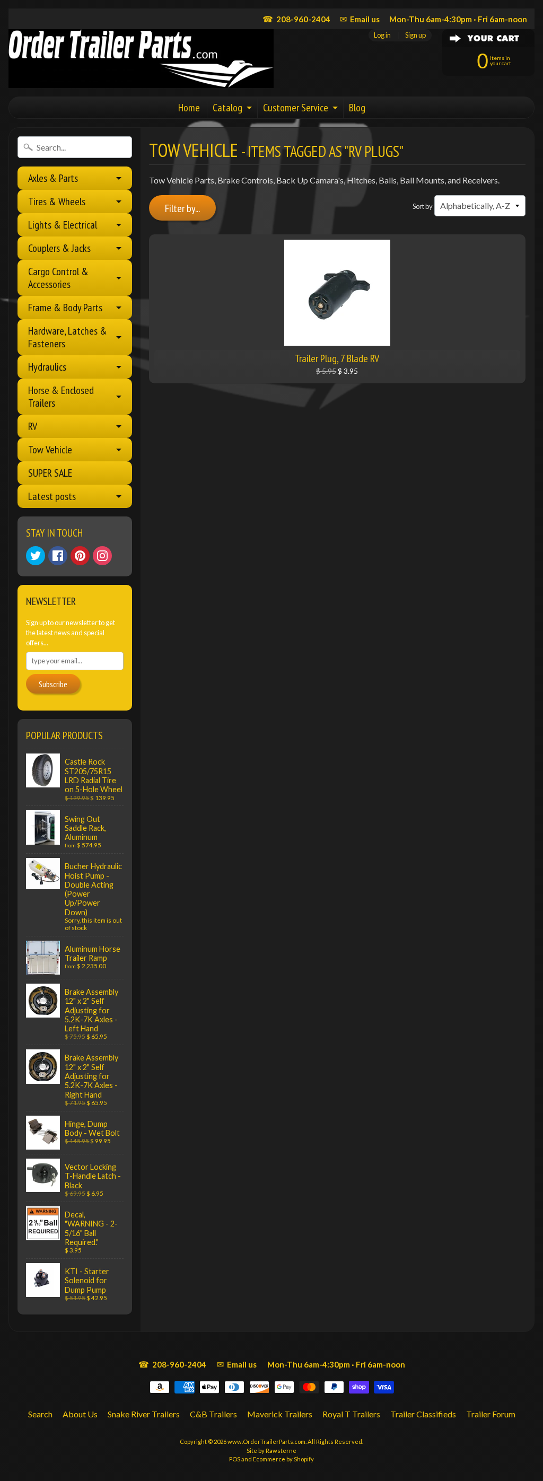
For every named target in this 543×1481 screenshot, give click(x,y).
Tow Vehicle (50, 450)
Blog (357, 108)
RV (32, 426)
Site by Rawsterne (271, 1450)
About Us (80, 1414)
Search (40, 1414)
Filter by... (182, 208)
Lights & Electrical (62, 225)
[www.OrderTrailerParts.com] (141, 58)
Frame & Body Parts (65, 307)
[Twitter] (35, 555)
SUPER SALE (50, 473)
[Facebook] (57, 555)
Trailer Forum (490, 1414)
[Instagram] (102, 555)
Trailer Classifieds (423, 1414)
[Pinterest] (80, 555)
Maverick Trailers (279, 1414)
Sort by (423, 206)
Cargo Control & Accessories (58, 278)
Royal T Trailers (351, 1414)
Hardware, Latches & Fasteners (67, 337)
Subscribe (53, 684)
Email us (360, 19)
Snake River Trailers (144, 1414)
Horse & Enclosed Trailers (61, 396)
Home (189, 108)
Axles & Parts (53, 178)
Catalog (227, 108)
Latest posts (52, 496)
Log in (382, 35)
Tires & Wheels (56, 201)
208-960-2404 (296, 19)
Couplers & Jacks (59, 248)
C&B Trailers (213, 1414)
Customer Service (295, 108)
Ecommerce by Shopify (283, 1459)
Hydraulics (47, 367)
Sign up (415, 35)
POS (234, 1459)
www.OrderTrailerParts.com (266, 1441)
